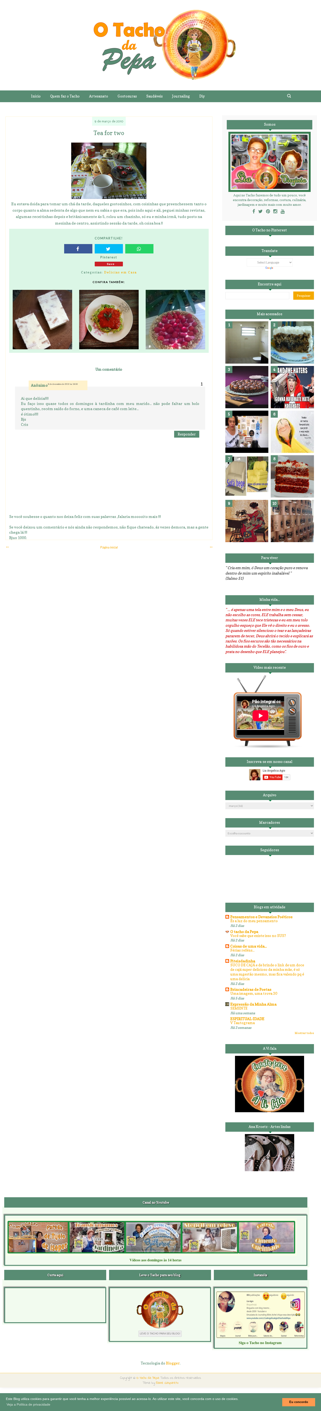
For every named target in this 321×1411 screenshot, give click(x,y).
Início (36, 96)
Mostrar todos (304, 1033)
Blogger (173, 1363)
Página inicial (109, 547)
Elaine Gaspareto (167, 1382)
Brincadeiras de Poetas (250, 989)
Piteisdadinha (242, 961)
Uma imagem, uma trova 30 (253, 993)
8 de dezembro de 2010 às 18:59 (63, 384)
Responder (187, 434)
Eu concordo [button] (298, 1402)
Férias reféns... (242, 950)
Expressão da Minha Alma (253, 1004)
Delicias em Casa (120, 272)
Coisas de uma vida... (248, 946)
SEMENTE (238, 1008)
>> (211, 546)
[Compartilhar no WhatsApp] (139, 248)
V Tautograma (242, 1023)
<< (7, 546)
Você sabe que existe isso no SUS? (258, 935)
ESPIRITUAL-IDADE (247, 1018)
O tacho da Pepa (244, 931)
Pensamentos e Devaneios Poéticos (261, 916)
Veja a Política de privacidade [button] (28, 1404)
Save (111, 264)
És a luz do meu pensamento (254, 921)
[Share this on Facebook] (78, 248)
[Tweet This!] (109, 248)
